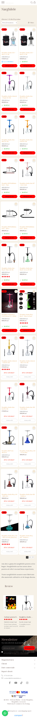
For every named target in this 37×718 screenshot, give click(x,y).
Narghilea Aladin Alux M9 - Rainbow (27, 495)
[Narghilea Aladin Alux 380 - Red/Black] (27, 394)
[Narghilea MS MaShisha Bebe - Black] (27, 213)
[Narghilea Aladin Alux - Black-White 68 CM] (9, 254)
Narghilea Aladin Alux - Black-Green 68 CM (26, 269)
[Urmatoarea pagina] (32, 557)
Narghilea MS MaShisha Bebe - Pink (9, 184)
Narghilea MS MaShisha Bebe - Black (27, 227)
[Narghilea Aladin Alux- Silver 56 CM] (27, 82)
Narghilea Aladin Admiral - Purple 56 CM (9, 97)
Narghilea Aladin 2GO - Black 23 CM (27, 53)
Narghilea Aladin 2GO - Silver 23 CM (9, 53)
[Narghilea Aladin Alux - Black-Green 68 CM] (27, 254)
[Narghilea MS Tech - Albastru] (9, 437)
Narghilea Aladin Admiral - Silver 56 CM (27, 361)
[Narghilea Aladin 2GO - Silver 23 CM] (9, 39)
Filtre (32, 23)
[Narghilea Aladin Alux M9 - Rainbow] (27, 481)
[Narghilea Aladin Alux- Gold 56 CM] (27, 126)
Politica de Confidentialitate (20, 653)
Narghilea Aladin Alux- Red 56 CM (8, 408)
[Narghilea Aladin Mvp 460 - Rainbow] (27, 522)
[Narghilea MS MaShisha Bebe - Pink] (9, 170)
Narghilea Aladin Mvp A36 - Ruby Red (9, 495)
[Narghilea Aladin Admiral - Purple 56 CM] (9, 82)
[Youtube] (15, 683)
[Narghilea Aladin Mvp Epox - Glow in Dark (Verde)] (27, 301)
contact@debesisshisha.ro (12, 678)
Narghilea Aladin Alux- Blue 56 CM (8, 140)
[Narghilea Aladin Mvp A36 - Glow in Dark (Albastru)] (9, 522)
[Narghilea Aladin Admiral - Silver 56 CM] (27, 347)
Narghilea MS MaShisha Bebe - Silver (9, 227)
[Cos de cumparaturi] (34, 2)
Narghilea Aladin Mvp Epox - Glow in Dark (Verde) (26, 315)
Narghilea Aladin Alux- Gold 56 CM (26, 140)
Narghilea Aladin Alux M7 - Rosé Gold (27, 184)
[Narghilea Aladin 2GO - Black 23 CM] (27, 39)
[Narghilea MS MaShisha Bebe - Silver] (9, 213)
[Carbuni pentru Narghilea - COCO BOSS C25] (11, 602)
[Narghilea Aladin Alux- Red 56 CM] (9, 394)
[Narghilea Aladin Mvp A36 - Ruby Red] (9, 481)
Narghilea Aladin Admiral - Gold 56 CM (9, 361)
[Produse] (2, 2)
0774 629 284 (8, 675)
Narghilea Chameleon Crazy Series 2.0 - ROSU (9, 315)
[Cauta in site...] (32, 2)
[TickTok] (21, 683)
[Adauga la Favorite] (16, 29)
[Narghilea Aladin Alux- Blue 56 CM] (9, 126)
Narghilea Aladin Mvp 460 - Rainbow (26, 536)
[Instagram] (27, 683)
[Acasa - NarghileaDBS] (13, 3)
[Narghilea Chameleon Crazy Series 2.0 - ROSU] (9, 301)
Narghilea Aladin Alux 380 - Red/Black (27, 408)
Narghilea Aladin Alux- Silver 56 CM (26, 97)
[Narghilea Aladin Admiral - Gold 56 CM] (9, 347)
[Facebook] (10, 683)
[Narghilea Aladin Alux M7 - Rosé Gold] (27, 170)
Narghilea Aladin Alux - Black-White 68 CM (8, 269)
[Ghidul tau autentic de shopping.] (18, 715)
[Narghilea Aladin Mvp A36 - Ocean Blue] (27, 437)
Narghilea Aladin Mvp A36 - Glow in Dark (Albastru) (9, 536)
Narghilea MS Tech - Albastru (8, 451)
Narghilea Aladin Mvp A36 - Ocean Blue (27, 451)
